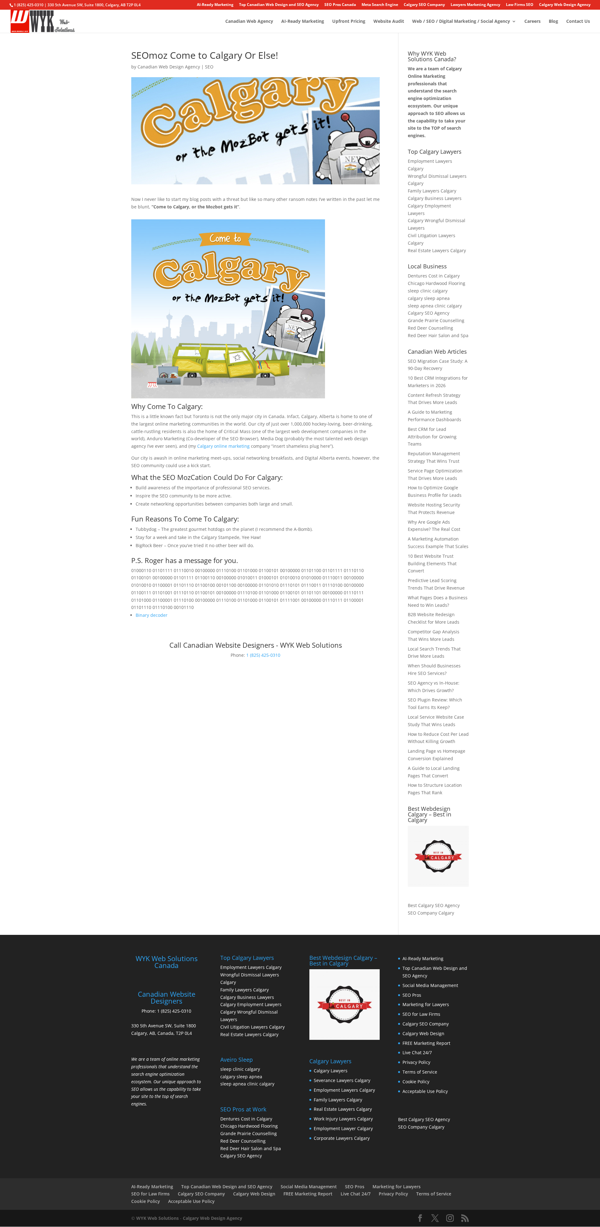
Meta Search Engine (380, 5)
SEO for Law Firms (421, 1014)
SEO (209, 67)
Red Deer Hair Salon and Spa (438, 335)
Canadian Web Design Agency (169, 67)
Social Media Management (430, 985)
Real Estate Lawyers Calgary (437, 250)
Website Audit (388, 21)
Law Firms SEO (519, 5)
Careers (532, 21)
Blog (553, 21)
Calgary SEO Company (424, 5)
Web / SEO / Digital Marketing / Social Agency (461, 21)
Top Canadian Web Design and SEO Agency (279, 5)
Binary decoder (152, 615)
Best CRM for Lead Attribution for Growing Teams (432, 436)
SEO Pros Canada (340, 5)
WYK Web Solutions (157, 1218)
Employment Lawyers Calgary (251, 967)
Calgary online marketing (223, 446)
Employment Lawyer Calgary (343, 1128)
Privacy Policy (416, 1062)
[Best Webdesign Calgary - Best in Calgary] (438, 856)
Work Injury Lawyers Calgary (343, 1119)
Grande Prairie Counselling (436, 320)
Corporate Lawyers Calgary (342, 1138)
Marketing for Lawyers (425, 1004)
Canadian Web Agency (249, 21)
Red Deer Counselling (430, 328)
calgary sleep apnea (429, 298)
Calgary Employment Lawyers (251, 1004)
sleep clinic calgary (428, 291)
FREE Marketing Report (426, 1043)
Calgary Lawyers (331, 1071)
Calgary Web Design (423, 1033)
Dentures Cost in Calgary (434, 276)
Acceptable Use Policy (425, 1091)
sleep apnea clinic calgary (435, 306)
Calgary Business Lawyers (435, 198)
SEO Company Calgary (431, 913)
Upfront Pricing (348, 21)
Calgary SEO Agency (428, 313)
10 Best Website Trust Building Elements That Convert (432, 563)
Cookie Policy (415, 1082)
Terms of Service (419, 1072)
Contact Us (578, 21)
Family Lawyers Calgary (432, 191)
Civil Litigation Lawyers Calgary (252, 1027)
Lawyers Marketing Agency (475, 5)
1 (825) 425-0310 (263, 655)
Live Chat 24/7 (417, 1052)
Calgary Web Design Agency (565, 5)
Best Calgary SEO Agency (434, 905)
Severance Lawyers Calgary (342, 1080)
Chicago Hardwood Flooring (436, 283)
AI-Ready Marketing (215, 5)
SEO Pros (411, 995)
